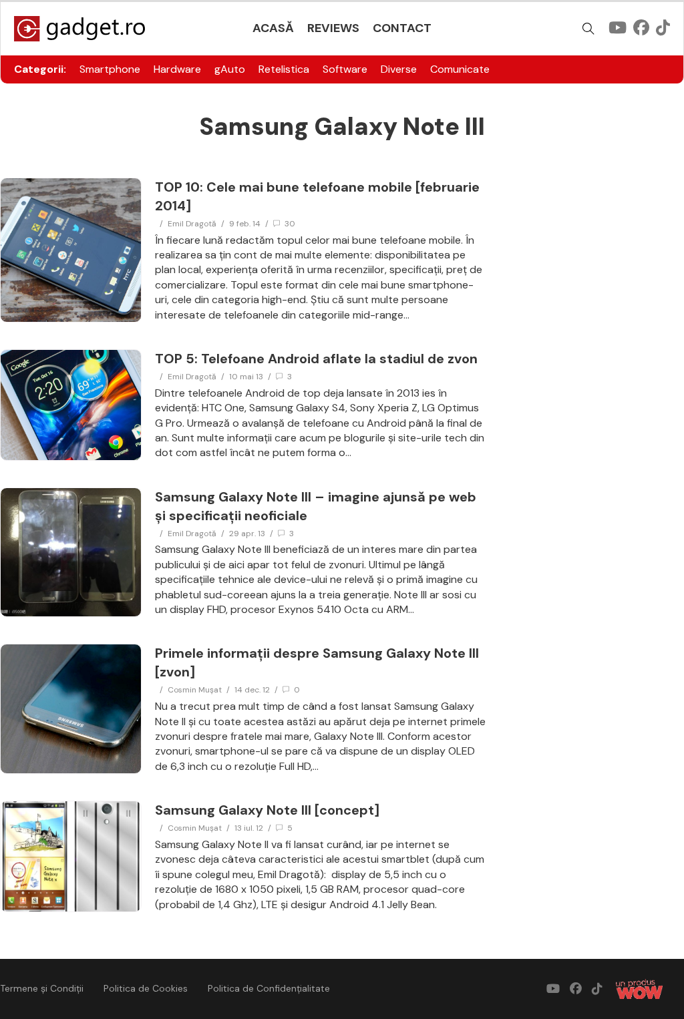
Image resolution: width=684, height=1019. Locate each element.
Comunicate (460, 69)
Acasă (273, 28)
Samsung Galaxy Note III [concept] (267, 810)
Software (345, 69)
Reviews (333, 28)
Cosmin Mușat (195, 689)
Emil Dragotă (192, 223)
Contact (402, 28)
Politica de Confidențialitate (269, 988)
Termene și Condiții (41, 988)
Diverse (399, 69)
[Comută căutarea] (588, 28)
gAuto (229, 69)
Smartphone (109, 69)
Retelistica (284, 69)
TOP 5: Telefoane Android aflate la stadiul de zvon (316, 358)
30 (290, 223)
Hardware (177, 69)
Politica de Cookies (146, 988)
